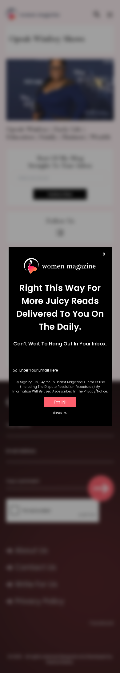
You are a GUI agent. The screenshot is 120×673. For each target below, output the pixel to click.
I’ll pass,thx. (60, 413)
